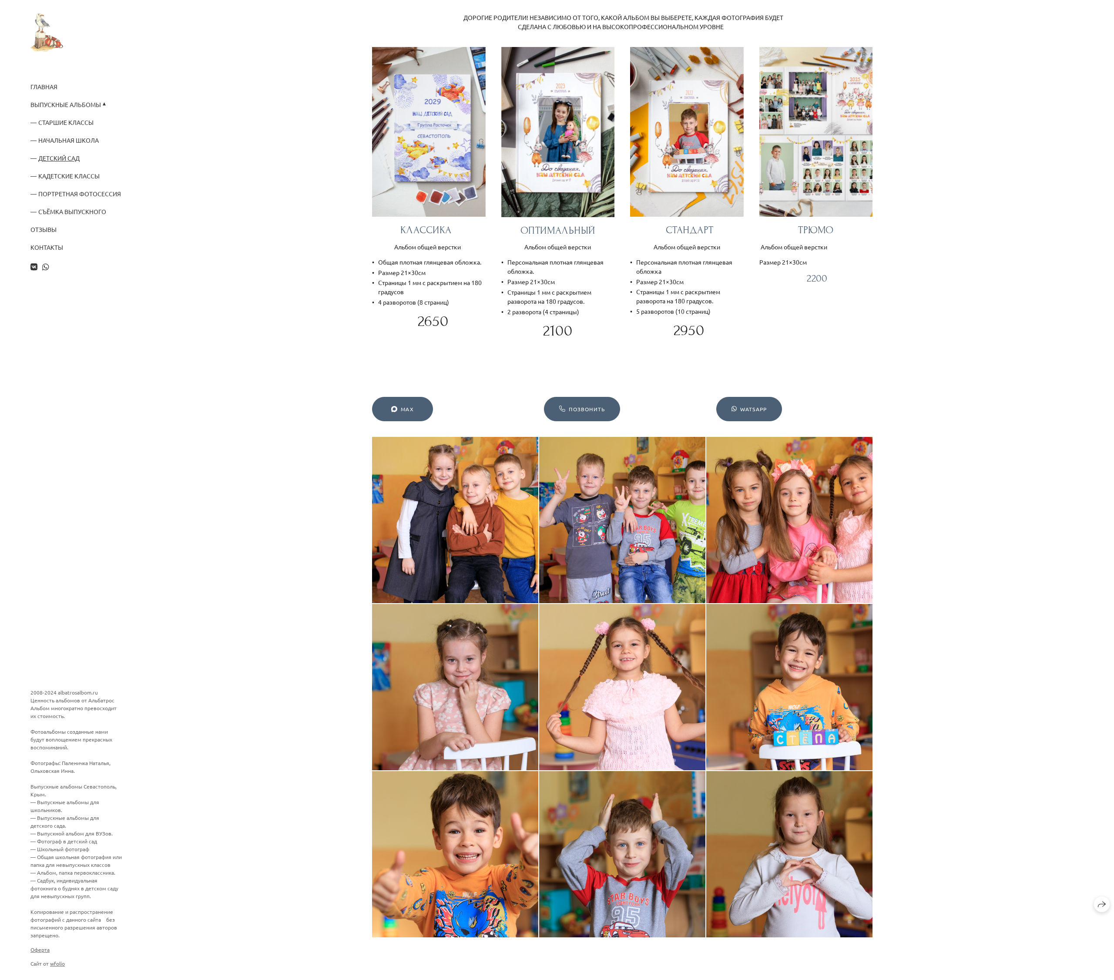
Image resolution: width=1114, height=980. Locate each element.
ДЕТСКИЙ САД (59, 158)
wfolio (57, 963)
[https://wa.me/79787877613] (45, 266)
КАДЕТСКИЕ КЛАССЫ (69, 176)
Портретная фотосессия (79, 194)
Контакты (46, 247)
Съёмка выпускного (72, 211)
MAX (407, 409)
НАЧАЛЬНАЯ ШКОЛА (68, 140)
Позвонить (587, 409)
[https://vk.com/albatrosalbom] (33, 266)
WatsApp (753, 409)
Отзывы (43, 229)
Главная (43, 87)
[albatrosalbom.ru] (46, 32)
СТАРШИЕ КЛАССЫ (66, 122)
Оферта (40, 949)
